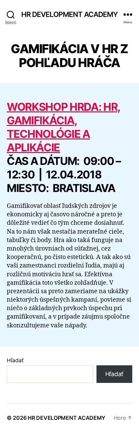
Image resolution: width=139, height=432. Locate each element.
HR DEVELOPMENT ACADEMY (69, 14)
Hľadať (15, 360)
